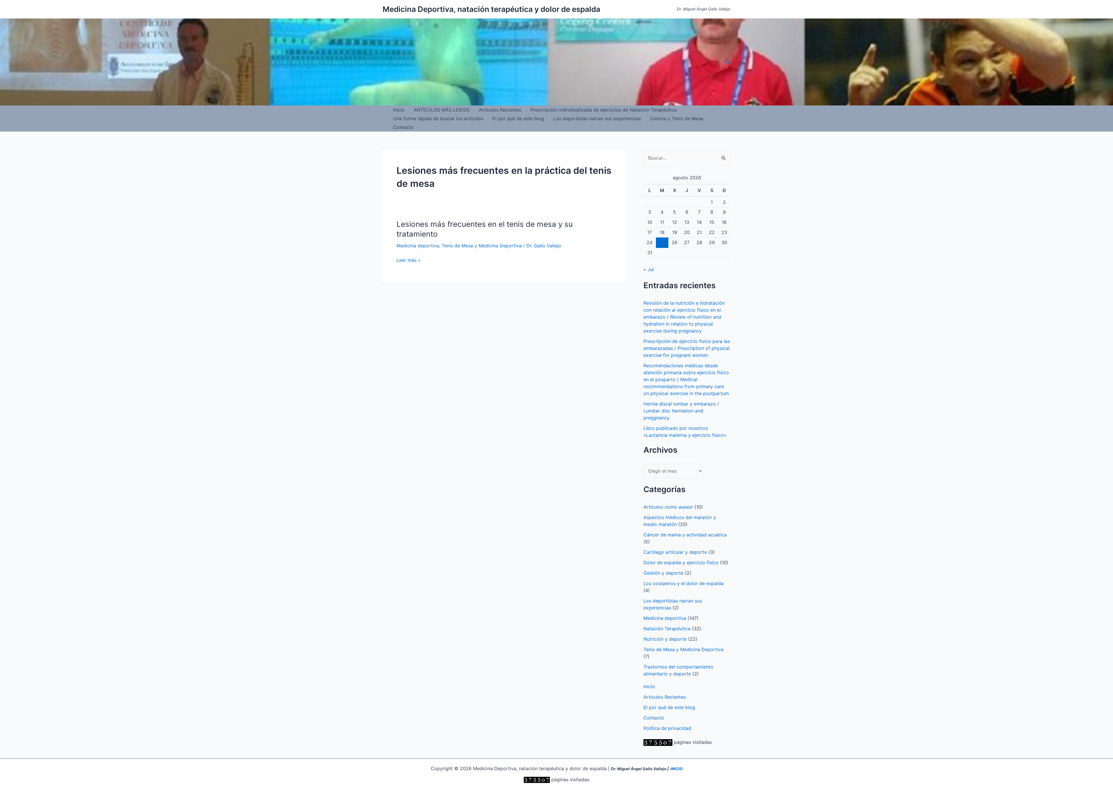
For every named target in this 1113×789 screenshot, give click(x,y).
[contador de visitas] (657, 742)
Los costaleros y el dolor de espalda (683, 583)
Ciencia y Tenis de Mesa (676, 118)
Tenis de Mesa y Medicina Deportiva (482, 246)
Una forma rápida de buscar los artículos (438, 118)
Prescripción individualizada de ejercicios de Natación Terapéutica (603, 110)
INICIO (676, 768)
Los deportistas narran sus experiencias (597, 118)
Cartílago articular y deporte (675, 552)
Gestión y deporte (663, 573)
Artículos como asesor (668, 507)
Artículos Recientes (500, 110)
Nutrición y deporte (665, 639)
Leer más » (409, 260)
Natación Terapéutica (666, 628)
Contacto (403, 127)
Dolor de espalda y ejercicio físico (681, 562)
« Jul (648, 269)
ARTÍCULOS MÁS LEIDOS (442, 110)
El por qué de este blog (518, 118)
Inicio (399, 110)
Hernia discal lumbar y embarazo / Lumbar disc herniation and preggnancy (681, 411)
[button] (727, 62)
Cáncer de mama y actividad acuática (685, 535)
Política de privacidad (667, 728)
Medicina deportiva (418, 246)
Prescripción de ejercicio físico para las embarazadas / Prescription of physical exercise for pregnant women (686, 348)
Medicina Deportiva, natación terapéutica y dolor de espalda (491, 9)
